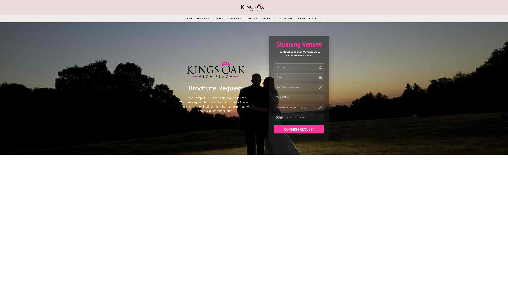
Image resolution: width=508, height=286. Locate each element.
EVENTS (301, 18)
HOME (189, 18)
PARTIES (217, 18)
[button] (299, 97)
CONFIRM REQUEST (299, 129)
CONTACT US (315, 18)
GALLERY (266, 18)
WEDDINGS (201, 18)
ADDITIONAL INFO (283, 18)
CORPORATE (233, 18)
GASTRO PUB (251, 18)
